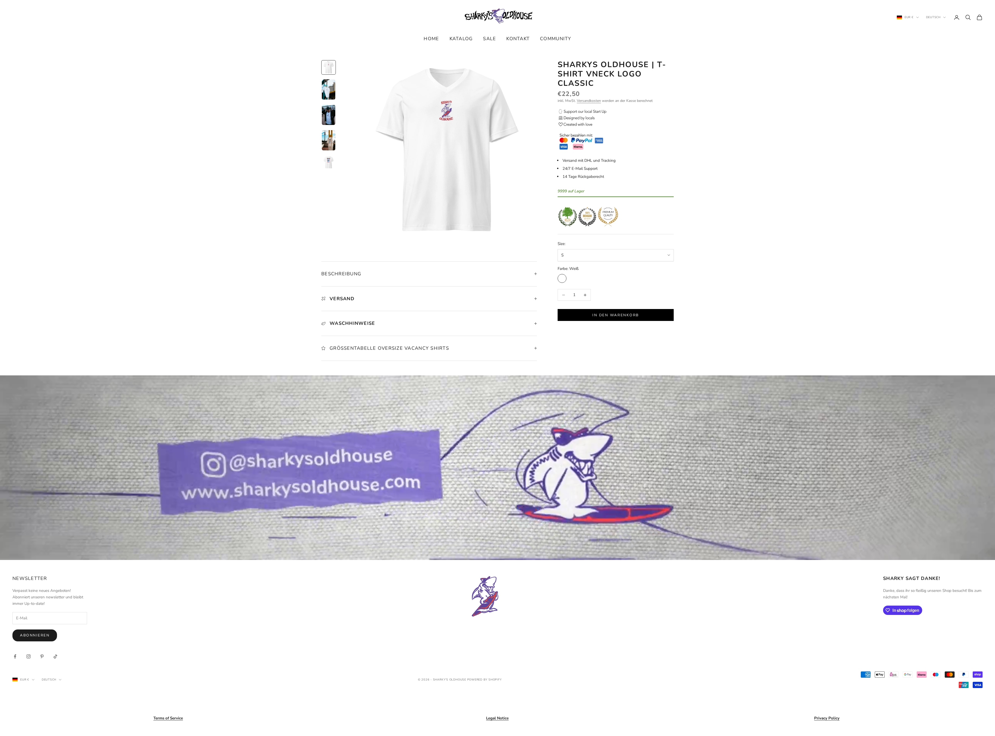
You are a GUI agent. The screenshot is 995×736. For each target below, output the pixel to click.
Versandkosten (589, 100)
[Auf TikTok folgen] (55, 656)
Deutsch (933, 17)
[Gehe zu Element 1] (328, 67)
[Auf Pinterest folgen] (42, 656)
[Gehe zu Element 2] (328, 89)
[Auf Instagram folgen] (28, 656)
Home (431, 39)
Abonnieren (34, 635)
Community (555, 39)
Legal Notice (497, 718)
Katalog (461, 39)
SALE (489, 39)
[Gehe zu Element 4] (328, 140)
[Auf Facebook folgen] (15, 656)
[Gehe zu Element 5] (328, 162)
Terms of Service (168, 718)
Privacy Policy (827, 718)
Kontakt (518, 39)
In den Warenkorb (615, 315)
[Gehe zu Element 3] (328, 114)
